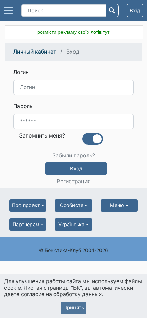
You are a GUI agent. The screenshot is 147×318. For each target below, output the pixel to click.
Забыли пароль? (73, 155)
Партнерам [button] (26, 224)
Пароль (23, 106)
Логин (21, 72)
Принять (73, 307)
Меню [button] (117, 205)
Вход (76, 168)
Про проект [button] (26, 205)
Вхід (135, 10)
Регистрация (74, 181)
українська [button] (71, 224)
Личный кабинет (34, 51)
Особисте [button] (71, 205)
